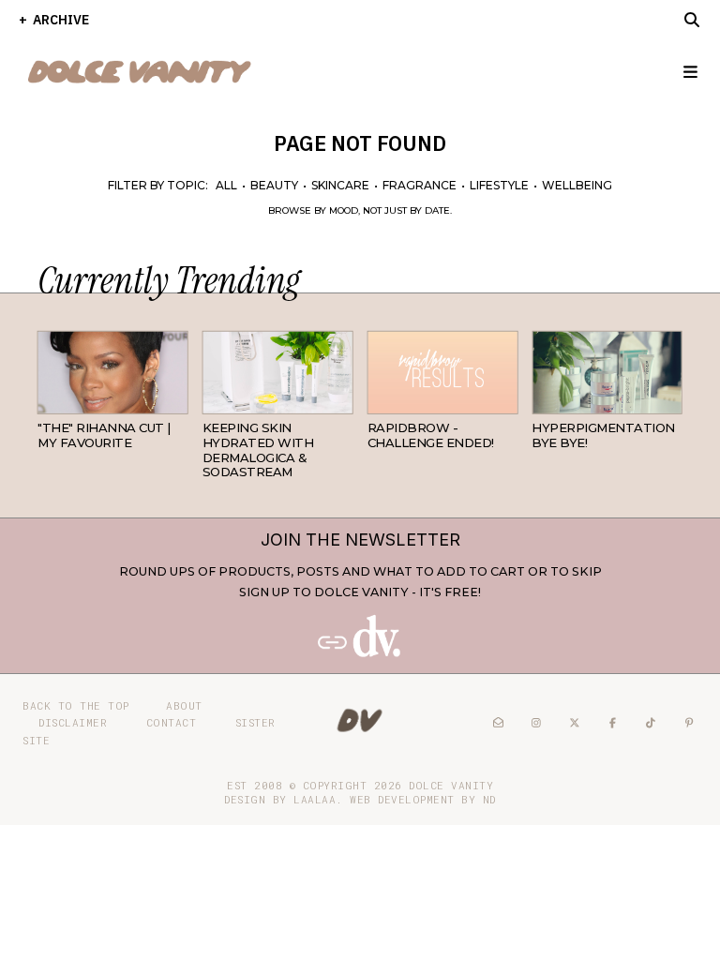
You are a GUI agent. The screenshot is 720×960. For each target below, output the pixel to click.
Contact (171, 722)
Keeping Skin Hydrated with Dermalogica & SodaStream (258, 449)
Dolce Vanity (451, 785)
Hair (173, 399)
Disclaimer (72, 722)
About (184, 705)
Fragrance (419, 185)
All (226, 185)
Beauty (274, 185)
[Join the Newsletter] (360, 653)
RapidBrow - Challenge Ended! (431, 435)
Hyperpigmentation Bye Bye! (603, 435)
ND (489, 799)
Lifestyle (499, 185)
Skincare (340, 185)
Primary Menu (683, 72)
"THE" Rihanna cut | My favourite (104, 435)
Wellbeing (577, 185)
